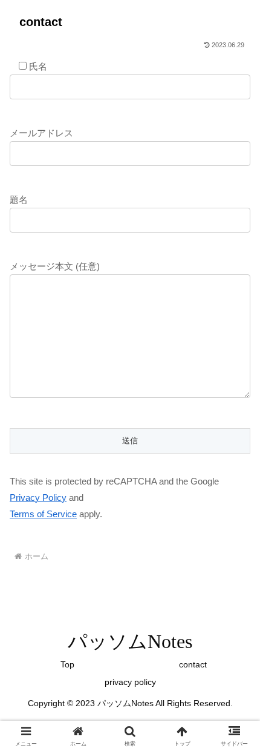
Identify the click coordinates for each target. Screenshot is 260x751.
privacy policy (130, 682)
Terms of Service (43, 514)
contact (193, 664)
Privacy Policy (38, 497)
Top (67, 664)
